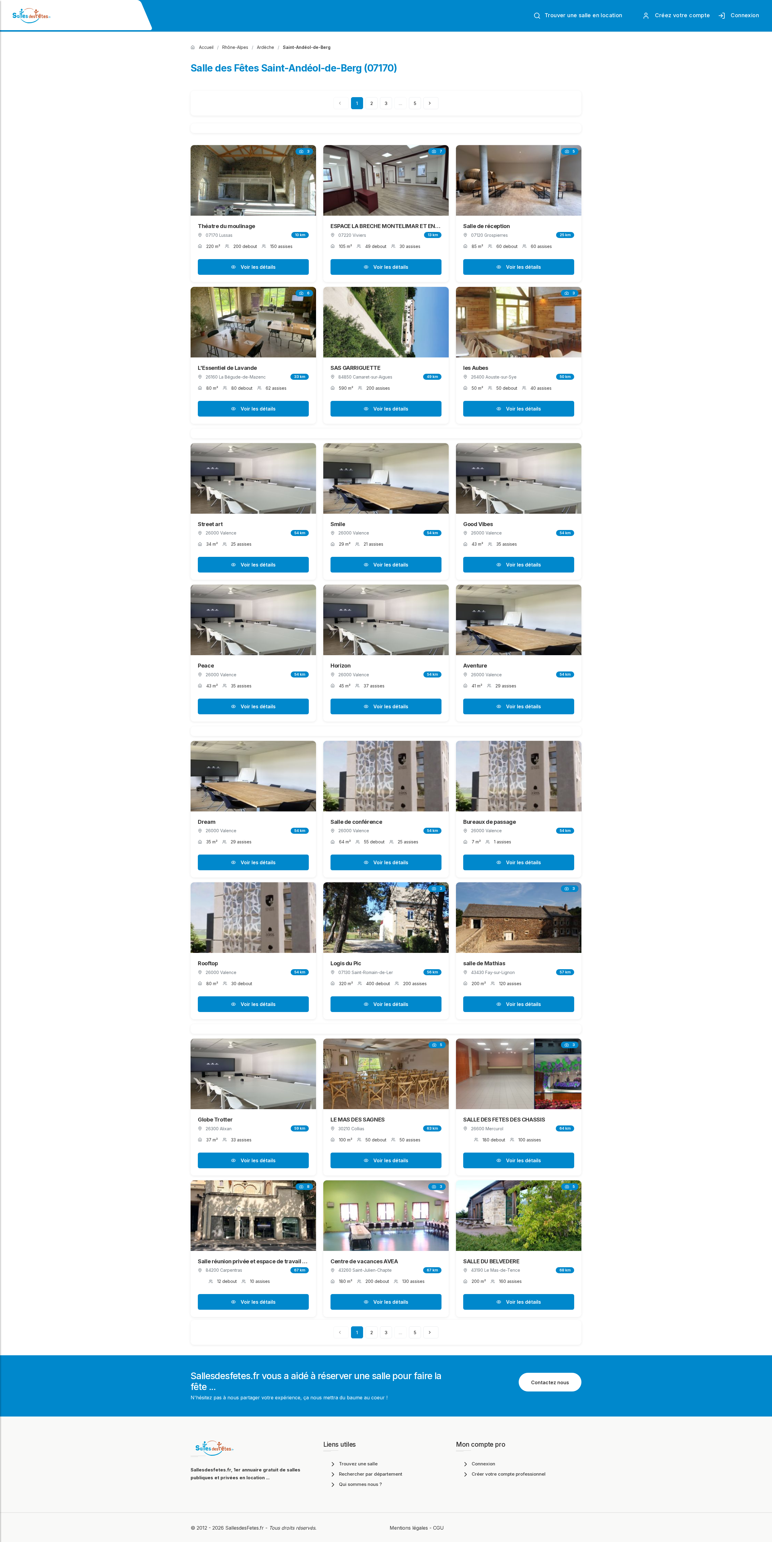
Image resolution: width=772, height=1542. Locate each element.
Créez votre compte (681, 15)
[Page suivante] (430, 103)
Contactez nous (550, 1382)
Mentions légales (409, 1528)
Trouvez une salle (358, 1464)
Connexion (743, 15)
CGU (438, 1528)
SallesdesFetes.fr (245, 1528)
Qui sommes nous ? (360, 1484)
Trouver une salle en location (582, 15)
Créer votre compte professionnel (509, 1474)
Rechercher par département (370, 1474)
